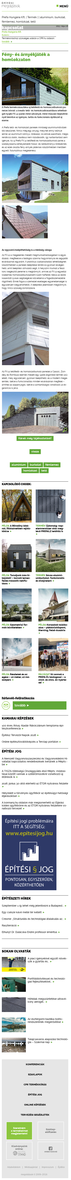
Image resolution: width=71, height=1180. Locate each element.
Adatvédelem (13, 1167)
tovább (6, 41)
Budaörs (5, 35)
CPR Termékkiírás (35, 1084)
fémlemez (8, 21)
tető (33, 21)
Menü (64, 6)
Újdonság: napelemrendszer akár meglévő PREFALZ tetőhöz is (50, 528)
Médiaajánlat (31, 1167)
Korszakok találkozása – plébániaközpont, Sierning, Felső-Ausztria (53, 627)
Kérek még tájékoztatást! (35, 438)
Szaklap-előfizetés (50, 1130)
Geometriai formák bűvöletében (15, 626)
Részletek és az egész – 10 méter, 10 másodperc (16, 677)
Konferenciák (35, 1064)
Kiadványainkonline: (19, 1147)
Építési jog (35, 1094)
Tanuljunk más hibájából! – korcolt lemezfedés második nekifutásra (16, 579)
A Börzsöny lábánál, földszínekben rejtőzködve (16, 528)
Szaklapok (35, 1074)
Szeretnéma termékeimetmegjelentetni (19, 1131)
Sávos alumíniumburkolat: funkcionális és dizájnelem (50, 578)
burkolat (60, 17)
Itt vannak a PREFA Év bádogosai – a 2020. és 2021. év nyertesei (52, 678)
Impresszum (48, 1167)
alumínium (46, 17)
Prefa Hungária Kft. (13, 17)
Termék (32, 17)
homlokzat (22, 21)
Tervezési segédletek (35, 1114)
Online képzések (35, 1104)
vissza (35, 451)
